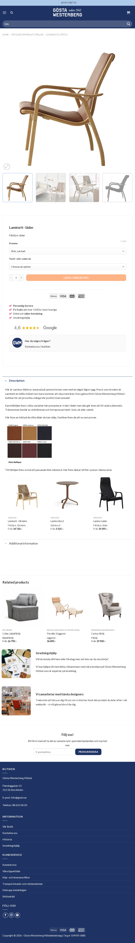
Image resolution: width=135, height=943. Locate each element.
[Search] (11, 12)
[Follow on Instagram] (11, 915)
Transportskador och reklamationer (22, 883)
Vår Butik (7, 826)
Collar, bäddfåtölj (11, 633)
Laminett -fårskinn (17, 521)
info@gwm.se (19, 797)
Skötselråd (8, 896)
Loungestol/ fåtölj (57, 34)
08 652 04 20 (19, 805)
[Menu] (4, 13)
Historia (7, 839)
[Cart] (128, 12)
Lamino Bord (57, 521)
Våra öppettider (11, 871)
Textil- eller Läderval (20, 259)
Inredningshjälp (11, 845)
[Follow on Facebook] (5, 915)
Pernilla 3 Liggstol (56, 633)
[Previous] (9, 106)
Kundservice (9, 864)
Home (5, 34)
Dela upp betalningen (14, 890)
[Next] (126, 106)
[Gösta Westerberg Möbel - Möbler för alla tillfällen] (67, 12)
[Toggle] (5, 380)
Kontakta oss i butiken (37, 346)
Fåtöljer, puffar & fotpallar (27, 34)
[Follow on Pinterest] (17, 915)
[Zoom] (7, 166)
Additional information (23, 543)
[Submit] (128, 24)
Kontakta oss (9, 832)
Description (17, 380)
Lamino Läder (100, 521)
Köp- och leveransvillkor (16, 877)
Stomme (13, 243)
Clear (123, 241)
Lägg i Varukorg (76, 277)
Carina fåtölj (97, 633)
